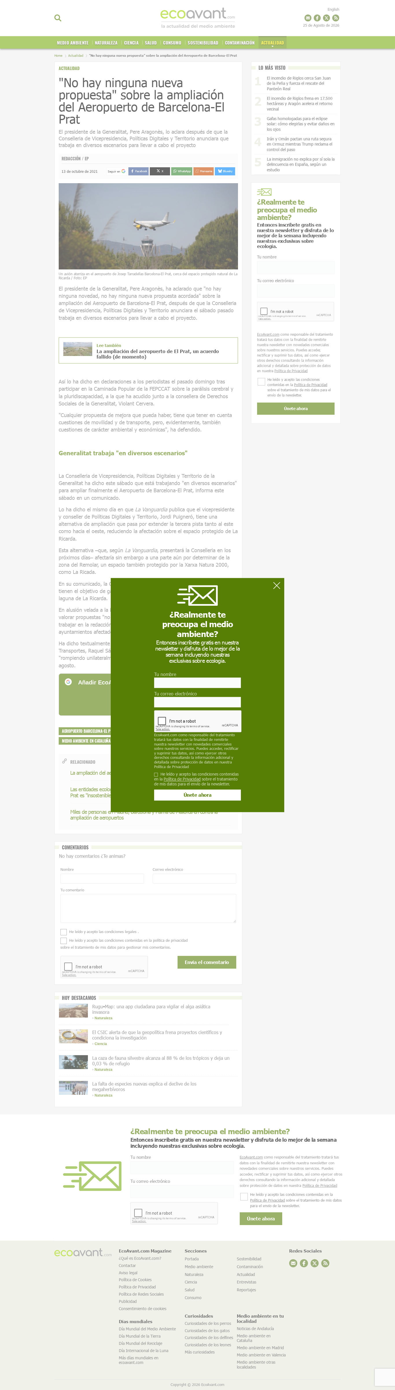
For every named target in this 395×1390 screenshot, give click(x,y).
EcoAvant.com (165, 735)
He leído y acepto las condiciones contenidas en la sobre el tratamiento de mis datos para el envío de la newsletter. (196, 779)
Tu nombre (165, 674)
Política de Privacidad (171, 766)
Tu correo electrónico (175, 693)
